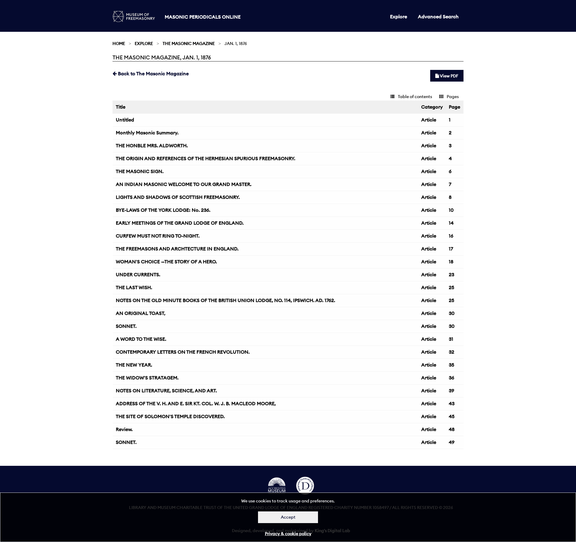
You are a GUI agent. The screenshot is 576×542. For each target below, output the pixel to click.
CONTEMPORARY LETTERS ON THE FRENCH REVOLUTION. (183, 352)
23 (451, 274)
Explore (398, 16)
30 (451, 313)
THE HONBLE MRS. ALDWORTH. (152, 145)
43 (451, 403)
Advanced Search (438, 16)
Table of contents (414, 96)
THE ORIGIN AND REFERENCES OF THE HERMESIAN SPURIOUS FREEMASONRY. (205, 158)
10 (451, 210)
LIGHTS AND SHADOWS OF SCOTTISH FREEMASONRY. (178, 197)
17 (451, 249)
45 (451, 416)
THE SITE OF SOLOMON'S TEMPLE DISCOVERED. (170, 416)
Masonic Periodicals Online (203, 17)
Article (428, 120)
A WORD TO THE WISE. (141, 339)
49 (451, 442)
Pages (452, 96)
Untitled (125, 120)
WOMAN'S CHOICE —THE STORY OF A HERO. (166, 262)
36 (451, 378)
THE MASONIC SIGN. (140, 171)
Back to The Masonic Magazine (153, 73)
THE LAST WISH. (134, 287)
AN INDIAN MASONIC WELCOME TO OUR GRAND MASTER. (183, 184)
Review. (124, 429)
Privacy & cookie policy (288, 533)
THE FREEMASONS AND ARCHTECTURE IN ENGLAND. (177, 249)
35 (451, 365)
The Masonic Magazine (189, 43)
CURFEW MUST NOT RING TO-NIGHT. (158, 236)
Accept (288, 517)
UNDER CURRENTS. (138, 274)
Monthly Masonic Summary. (147, 133)
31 (451, 339)
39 (451, 391)
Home (118, 43)
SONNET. (126, 326)
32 (451, 352)
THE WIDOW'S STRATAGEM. (147, 378)
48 (451, 429)
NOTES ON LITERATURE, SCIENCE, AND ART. (166, 391)
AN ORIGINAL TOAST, (140, 313)
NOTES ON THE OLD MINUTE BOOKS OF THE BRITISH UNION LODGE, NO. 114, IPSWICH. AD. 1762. (225, 300)
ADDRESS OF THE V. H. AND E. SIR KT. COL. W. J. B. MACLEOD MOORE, (196, 403)
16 (451, 236)
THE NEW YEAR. (134, 365)
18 (451, 262)
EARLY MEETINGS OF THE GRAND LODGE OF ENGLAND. (180, 223)
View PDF (448, 76)
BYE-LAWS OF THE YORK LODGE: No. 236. (163, 210)
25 (451, 287)
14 (451, 223)
